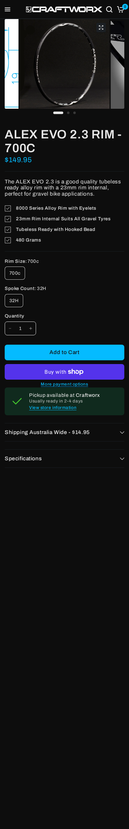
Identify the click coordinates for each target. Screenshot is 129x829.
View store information (52, 408)
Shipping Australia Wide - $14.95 (47, 432)
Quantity (14, 315)
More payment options (64, 384)
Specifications (23, 459)
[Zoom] (101, 27)
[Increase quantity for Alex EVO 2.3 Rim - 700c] (31, 328)
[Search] (109, 9)
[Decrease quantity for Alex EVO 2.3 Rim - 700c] (10, 328)
